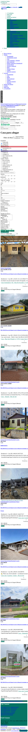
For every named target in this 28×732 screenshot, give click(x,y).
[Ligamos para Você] (2, 102)
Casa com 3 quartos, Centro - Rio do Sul (12, 575)
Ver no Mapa (4, 725)
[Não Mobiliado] (4, 211)
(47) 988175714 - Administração (10, 707)
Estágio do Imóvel (5, 201)
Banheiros (3, 177)
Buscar (2, 230)
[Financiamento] (5, 222)
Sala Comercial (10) (7, 155)
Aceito (14, 116)
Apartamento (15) (6, 148)
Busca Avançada (5, 232)
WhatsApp (3, 701)
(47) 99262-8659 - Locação (8, 710)
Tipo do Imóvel (4, 145)
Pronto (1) (4, 202)
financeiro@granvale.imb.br (7, 713)
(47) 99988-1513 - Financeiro (9, 708)
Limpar (7, 230)
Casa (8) (4, 149)
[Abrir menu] (1, 51)
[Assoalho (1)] (6, 216)
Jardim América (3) (7, 165)
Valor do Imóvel (5, 193)
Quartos (3, 174)
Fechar (12, 230)
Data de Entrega (5, 203)
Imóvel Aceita (4, 220)
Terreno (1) (5, 157)
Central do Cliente (18, 701)
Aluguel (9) (5, 143)
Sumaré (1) (5, 168)
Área (2, 183)
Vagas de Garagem (5, 180)
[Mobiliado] (4, 209)
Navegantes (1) (6, 166)
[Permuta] (5, 223)
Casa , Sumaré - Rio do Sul (8, 396)
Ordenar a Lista (4, 227)
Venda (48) (5, 142)
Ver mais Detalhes (23, 730)
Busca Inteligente (5, 171)
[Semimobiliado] (4, 208)
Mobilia (2, 207)
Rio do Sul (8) (5, 160)
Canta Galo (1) (6, 162)
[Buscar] (1, 4)
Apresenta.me (4, 726)
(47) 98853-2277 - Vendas (8, 712)
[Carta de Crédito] (5, 226)
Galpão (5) (5, 152)
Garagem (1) (5, 154)
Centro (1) (5, 163)
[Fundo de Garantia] (5, 225)
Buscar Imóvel (9, 701)
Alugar (2, 291)
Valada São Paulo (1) (7, 169)
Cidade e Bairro (4, 158)
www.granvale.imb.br (16, 730)
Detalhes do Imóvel (5, 213)
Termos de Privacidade (6, 116)
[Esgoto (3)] (6, 219)
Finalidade (3, 140)
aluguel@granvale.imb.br (7, 714)
